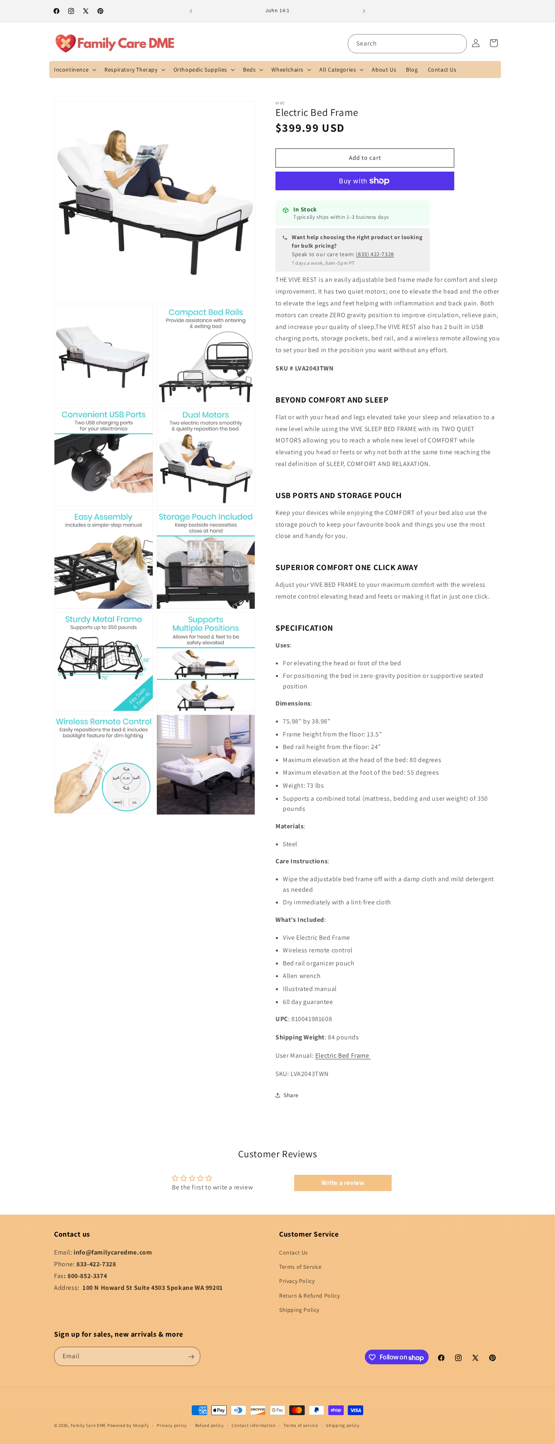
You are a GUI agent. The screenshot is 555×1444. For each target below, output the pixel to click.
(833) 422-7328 (375, 254)
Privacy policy (172, 1425)
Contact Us (293, 1252)
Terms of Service (300, 1267)
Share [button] (291, 1095)
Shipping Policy (299, 1309)
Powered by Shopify (128, 1425)
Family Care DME (88, 1425)
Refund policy (209, 1425)
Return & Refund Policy (309, 1295)
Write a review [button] (342, 1182)
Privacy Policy (296, 1281)
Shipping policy (343, 1425)
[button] (74, 69)
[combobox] (407, 44)
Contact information (253, 1425)
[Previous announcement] (191, 11)
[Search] (457, 43)
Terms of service (301, 1425)
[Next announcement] (364, 11)
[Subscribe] (191, 1356)
